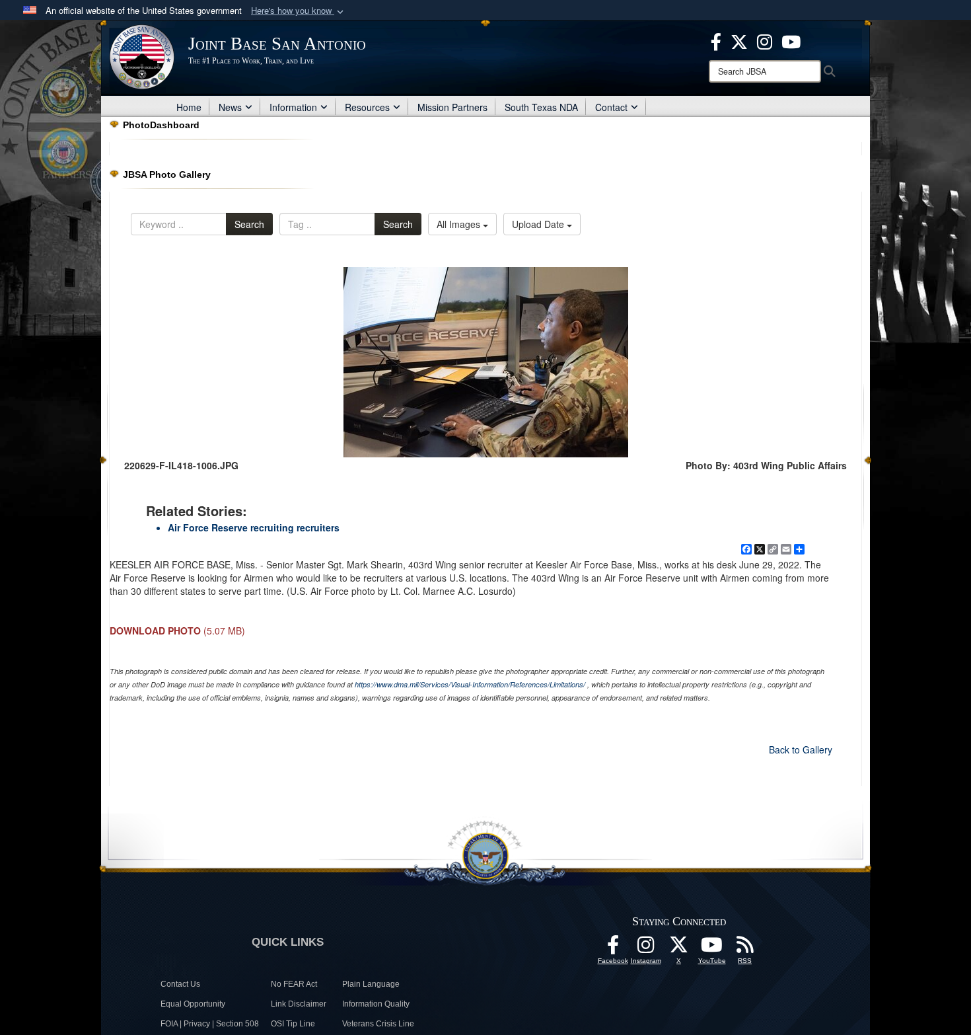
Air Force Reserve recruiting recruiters (254, 527)
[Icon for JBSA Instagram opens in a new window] (764, 40)
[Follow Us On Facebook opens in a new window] (612, 948)
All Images (460, 224)
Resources (367, 107)
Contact (611, 107)
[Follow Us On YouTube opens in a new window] (712, 948)
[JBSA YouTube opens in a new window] (791, 40)
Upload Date (539, 224)
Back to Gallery (800, 749)
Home (188, 107)
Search (249, 224)
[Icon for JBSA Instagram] (646, 948)
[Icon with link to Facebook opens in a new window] (716, 40)
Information (293, 107)
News (230, 107)
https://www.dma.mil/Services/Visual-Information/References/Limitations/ (470, 684)
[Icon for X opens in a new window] (739, 40)
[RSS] (745, 948)
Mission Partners (452, 107)
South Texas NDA (541, 107)
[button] (298, 11)
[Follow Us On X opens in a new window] (679, 948)
